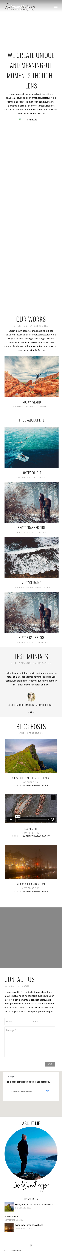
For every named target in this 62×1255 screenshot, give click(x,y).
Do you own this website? (21, 1091)
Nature (27, 785)
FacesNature (31, 829)
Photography (41, 785)
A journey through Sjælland (31, 884)
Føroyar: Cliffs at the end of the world (31, 778)
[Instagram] (31, 1245)
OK (47, 1091)
